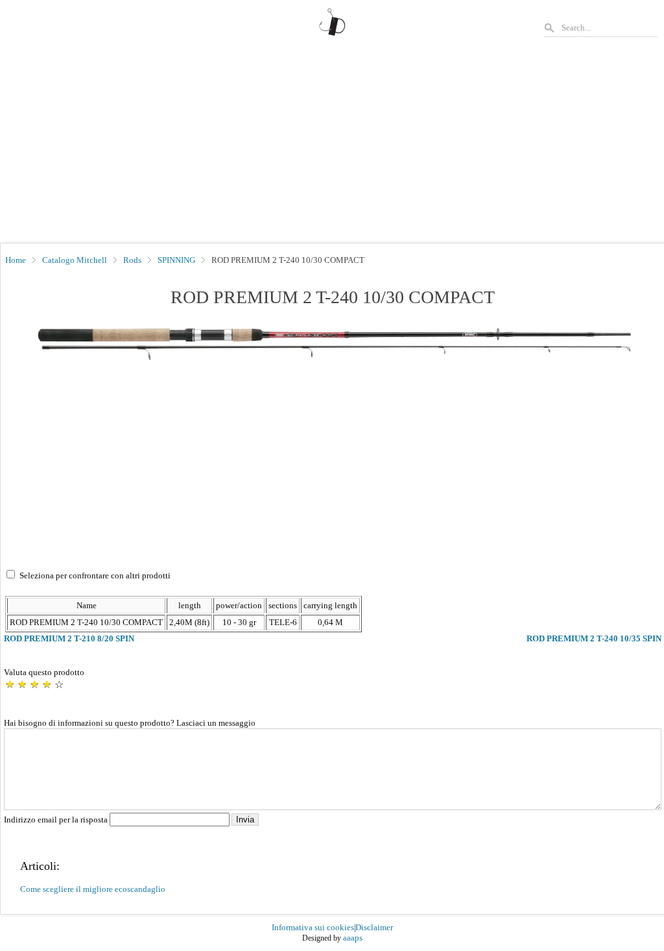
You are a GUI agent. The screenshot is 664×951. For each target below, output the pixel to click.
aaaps (352, 938)
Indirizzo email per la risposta (57, 819)
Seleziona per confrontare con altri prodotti (95, 575)
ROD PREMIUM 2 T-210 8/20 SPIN (69, 638)
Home (15, 260)
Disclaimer (374, 927)
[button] (332, 343)
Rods (132, 260)
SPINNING (176, 260)
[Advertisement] (332, 145)
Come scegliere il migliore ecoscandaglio (92, 889)
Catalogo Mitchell (74, 260)
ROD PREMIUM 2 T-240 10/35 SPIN (594, 638)
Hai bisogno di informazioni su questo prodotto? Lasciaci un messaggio (129, 723)
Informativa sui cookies (313, 927)
